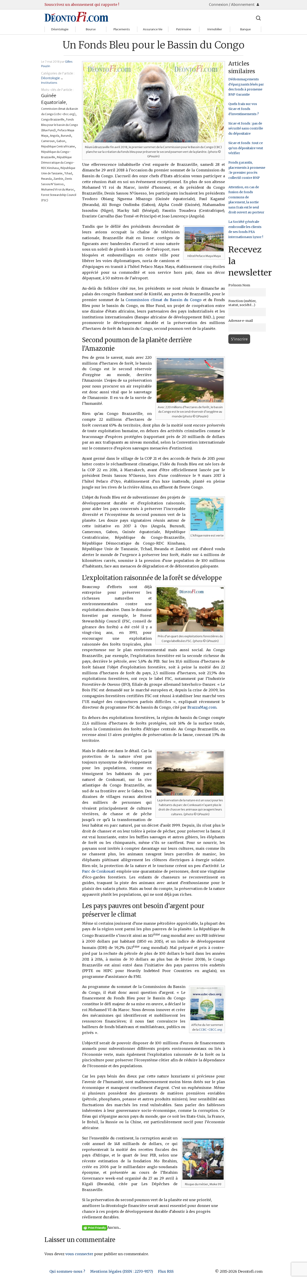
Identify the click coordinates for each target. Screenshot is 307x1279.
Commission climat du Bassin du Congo (163, 300)
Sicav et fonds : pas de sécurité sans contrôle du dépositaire (245, 128)
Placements (121, 29)
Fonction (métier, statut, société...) (242, 303)
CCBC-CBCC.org (210, 1029)
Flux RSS (166, 1271)
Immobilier (214, 29)
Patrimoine (183, 29)
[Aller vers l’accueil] (76, 16)
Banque (245, 29)
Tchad (68, 173)
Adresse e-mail (240, 321)
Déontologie (60, 29)
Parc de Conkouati (99, 871)
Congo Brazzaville (52, 119)
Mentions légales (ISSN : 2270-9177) (121, 1271)
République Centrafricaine (58, 146)
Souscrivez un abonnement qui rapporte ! (81, 4)
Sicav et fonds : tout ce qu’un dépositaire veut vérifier (245, 148)
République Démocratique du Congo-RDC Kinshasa (57, 162)
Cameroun (48, 141)
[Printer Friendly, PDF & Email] (94, 1228)
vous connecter (79, 1254)
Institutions (49, 82)
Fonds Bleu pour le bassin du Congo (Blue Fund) (59, 125)
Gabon (60, 141)
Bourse (91, 29)
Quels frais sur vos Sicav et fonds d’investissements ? (243, 109)
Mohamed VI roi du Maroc (57, 189)
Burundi (66, 135)
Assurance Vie (152, 29)
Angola (54, 135)
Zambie (58, 178)
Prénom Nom (239, 285)
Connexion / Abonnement (232, 4)
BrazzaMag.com (201, 707)
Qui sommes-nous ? (67, 1271)
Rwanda (46, 178)
